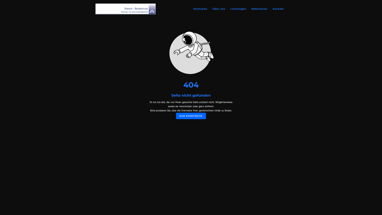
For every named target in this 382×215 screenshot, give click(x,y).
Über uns (218, 8)
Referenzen (259, 8)
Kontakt (278, 8)
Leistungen (238, 8)
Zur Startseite (191, 116)
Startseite (200, 8)
